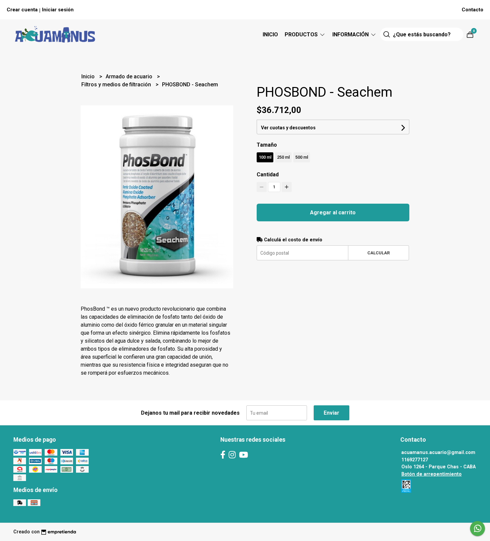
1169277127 (414, 460)
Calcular (378, 252)
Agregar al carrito (333, 212)
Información (351, 34)
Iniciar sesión (58, 10)
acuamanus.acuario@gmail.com (438, 452)
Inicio (270, 34)
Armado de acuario (130, 76)
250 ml (283, 157)
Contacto (472, 10)
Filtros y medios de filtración (116, 84)
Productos (302, 34)
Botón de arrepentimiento (431, 474)
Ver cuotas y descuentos (288, 127)
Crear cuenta (22, 10)
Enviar (331, 413)
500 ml (301, 157)
